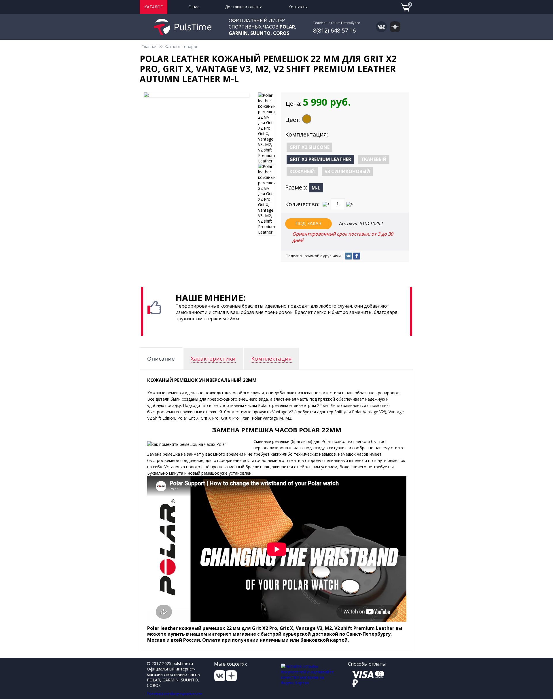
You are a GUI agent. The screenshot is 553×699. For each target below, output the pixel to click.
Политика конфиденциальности (174, 693)
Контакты (298, 7)
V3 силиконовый (347, 171)
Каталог (153, 7)
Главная (149, 46)
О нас (193, 7)
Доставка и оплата (243, 7)
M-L (316, 188)
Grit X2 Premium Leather (320, 159)
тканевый (374, 159)
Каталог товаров (181, 46)
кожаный (302, 171)
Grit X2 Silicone (309, 147)
